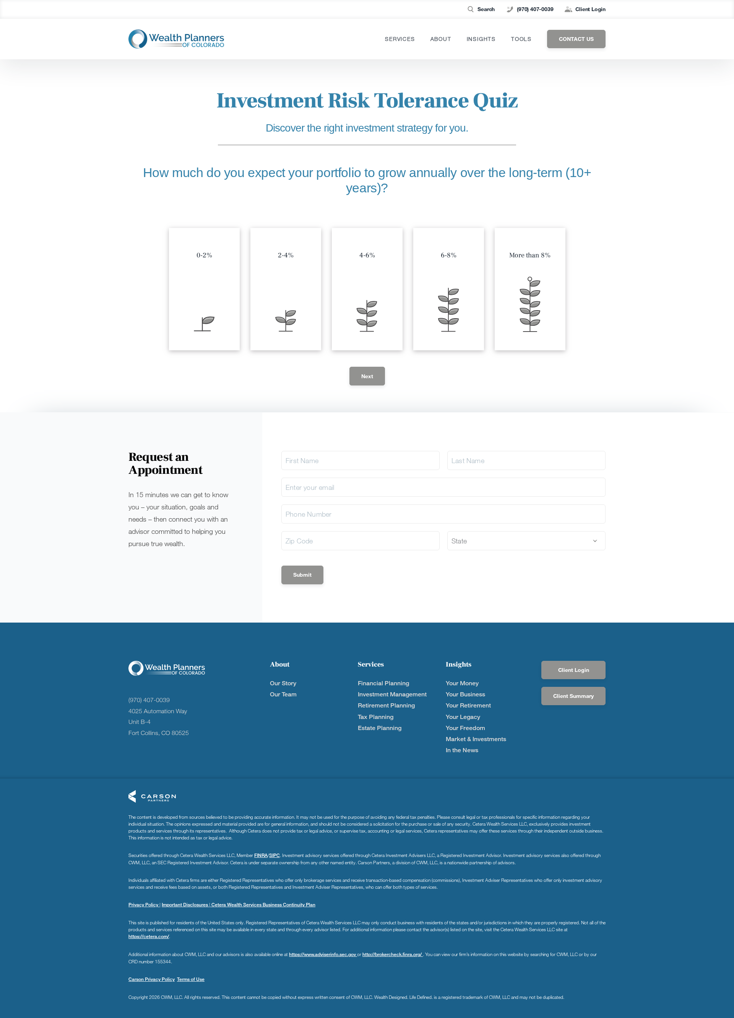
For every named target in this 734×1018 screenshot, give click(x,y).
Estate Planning (379, 728)
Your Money (462, 683)
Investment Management (392, 694)
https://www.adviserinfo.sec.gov (323, 954)
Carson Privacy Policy (151, 979)
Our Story (283, 683)
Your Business (465, 694)
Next (367, 376)
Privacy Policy (143, 904)
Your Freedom (465, 728)
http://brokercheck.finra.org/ (392, 954)
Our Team (283, 694)
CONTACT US (576, 39)
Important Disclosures (185, 904)
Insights (481, 39)
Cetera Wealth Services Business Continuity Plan (262, 904)
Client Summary (573, 696)
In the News (462, 750)
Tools (521, 39)
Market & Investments (476, 739)
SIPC (274, 855)
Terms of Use (191, 979)
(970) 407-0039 (535, 9)
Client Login (590, 9)
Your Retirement (468, 705)
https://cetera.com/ (148, 936)
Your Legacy (463, 716)
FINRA (261, 855)
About (440, 39)
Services (400, 39)
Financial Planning (383, 683)
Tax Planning (375, 716)
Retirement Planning (386, 705)
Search (486, 9)
